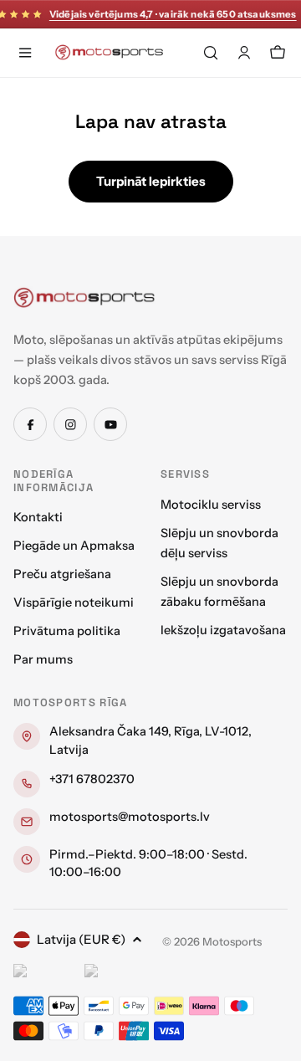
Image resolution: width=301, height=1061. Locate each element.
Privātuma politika (66, 630)
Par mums (43, 659)
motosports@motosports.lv (129, 816)
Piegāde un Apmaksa (74, 545)
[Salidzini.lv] (44, 973)
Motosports (232, 941)
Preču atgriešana (62, 574)
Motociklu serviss (211, 504)
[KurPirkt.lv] (115, 973)
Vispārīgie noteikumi (73, 602)
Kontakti (38, 517)
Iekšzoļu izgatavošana (223, 630)
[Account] (244, 52)
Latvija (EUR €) (81, 939)
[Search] (210, 52)
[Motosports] (84, 297)
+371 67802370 (92, 779)
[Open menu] (25, 52)
